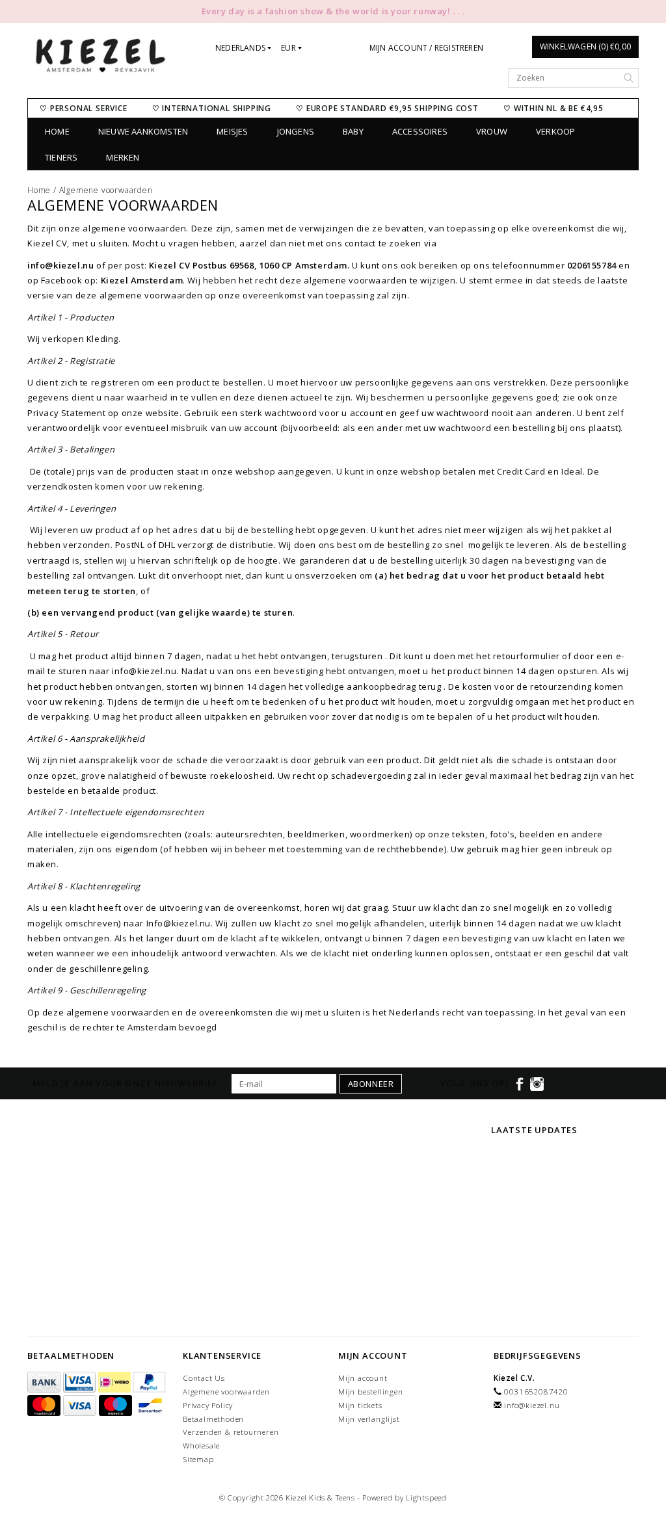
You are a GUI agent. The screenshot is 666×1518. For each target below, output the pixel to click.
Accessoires (419, 131)
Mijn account (363, 1378)
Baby (353, 131)
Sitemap (198, 1459)
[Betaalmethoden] (45, 1382)
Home (57, 131)
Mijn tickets (360, 1405)
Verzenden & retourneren (230, 1432)
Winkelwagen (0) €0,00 (585, 46)
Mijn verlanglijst (369, 1419)
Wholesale (201, 1445)
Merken (122, 157)
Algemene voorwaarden (106, 190)
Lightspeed (426, 1497)
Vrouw (491, 131)
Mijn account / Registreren (426, 47)
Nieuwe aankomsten (143, 131)
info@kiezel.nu (531, 1405)
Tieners (61, 157)
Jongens (295, 131)
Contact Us (204, 1378)
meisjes (232, 131)
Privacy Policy (208, 1405)
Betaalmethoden (213, 1419)
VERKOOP (555, 131)
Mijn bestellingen (370, 1391)
